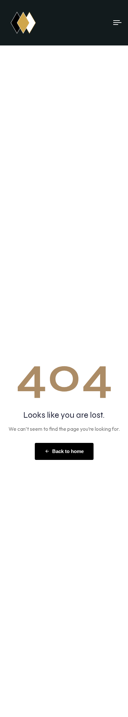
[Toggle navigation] (102, 22)
